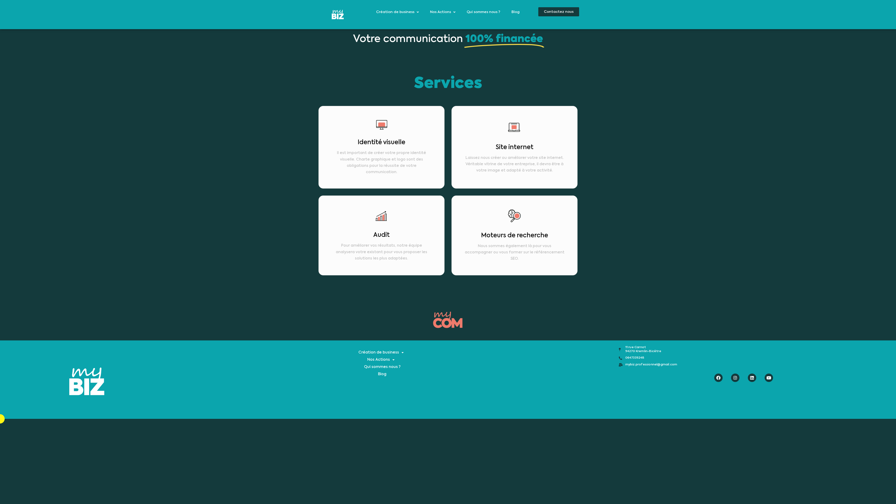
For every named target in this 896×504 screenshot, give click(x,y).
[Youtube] (769, 378)
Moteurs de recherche (514, 236)
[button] (558, 11)
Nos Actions (440, 12)
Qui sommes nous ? (483, 12)
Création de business (395, 12)
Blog (515, 12)
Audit (381, 235)
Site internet (514, 147)
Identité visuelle (381, 143)
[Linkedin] (752, 378)
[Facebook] (718, 378)
